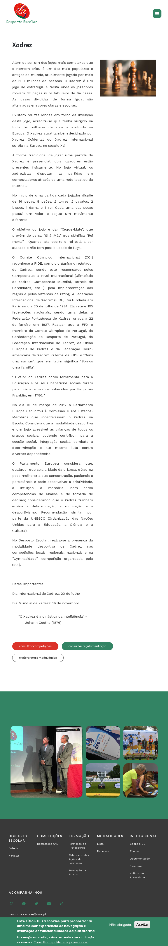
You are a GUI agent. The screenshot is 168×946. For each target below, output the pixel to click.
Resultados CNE (47, 843)
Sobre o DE (137, 843)
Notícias (14, 855)
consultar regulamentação (87, 646)
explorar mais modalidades (38, 658)
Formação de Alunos (77, 872)
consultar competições (35, 646)
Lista (100, 843)
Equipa (134, 851)
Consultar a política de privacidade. (61, 942)
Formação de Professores (77, 845)
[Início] (23, 13)
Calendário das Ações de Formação (79, 859)
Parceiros (136, 866)
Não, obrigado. (120, 924)
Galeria (13, 848)
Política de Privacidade (137, 875)
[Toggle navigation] (157, 13)
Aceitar (142, 924)
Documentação (140, 858)
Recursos (103, 851)
